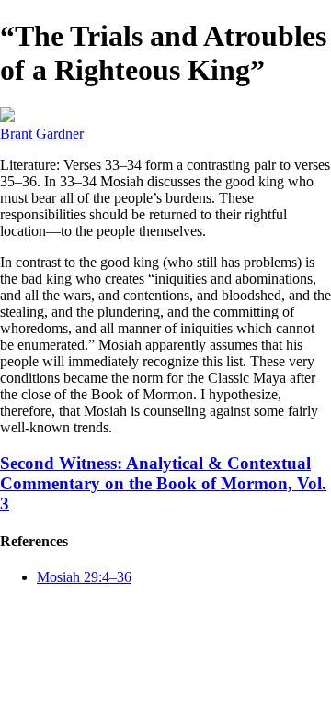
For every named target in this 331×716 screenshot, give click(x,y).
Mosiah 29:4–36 (84, 577)
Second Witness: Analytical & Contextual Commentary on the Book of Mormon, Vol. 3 (163, 483)
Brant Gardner (42, 133)
